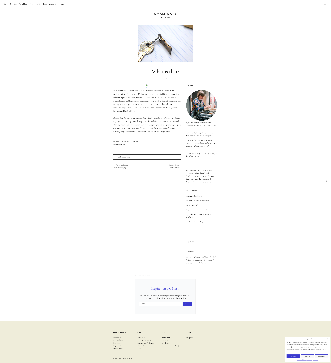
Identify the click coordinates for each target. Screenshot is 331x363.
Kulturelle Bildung (20, 4)
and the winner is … (164, 166)
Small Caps (165, 13)
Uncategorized (133, 141)
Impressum (315, 360)
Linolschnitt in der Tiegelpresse (197, 222)
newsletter (165, 343)
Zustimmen (293, 356)
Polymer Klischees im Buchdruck (198, 210)
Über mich (7, 4)
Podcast (188, 260)
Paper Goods (209, 257)
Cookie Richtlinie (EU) (170, 346)
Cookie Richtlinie (301, 360)
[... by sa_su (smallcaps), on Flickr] (147, 86)
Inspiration (190, 257)
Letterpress (199, 257)
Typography (125, 141)
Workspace (202, 263)
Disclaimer (309, 360)
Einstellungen (321, 356)
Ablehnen (307, 356)
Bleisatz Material (192, 205)
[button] (327, 339)
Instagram (326, 181)
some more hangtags (121, 166)
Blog (62, 4)
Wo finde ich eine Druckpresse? (197, 200)
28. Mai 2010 (160, 79)
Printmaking (197, 260)
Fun (123, 144)
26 (171, 79)
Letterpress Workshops (38, 4)
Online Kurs (53, 4)
